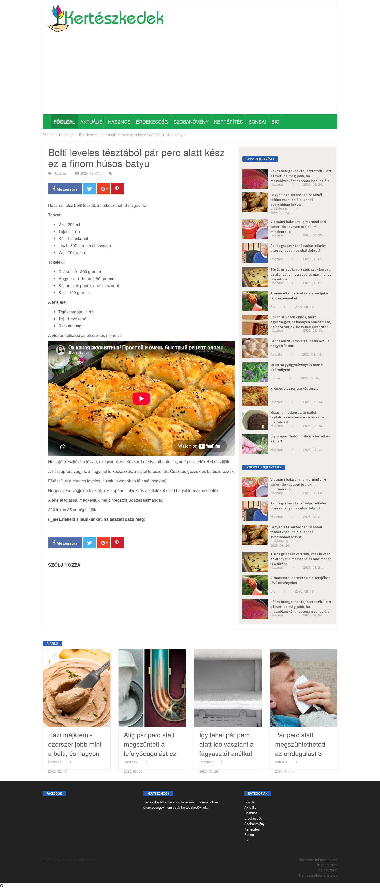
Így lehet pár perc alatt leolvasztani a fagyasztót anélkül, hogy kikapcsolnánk (226, 753)
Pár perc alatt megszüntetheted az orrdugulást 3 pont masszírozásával (300, 753)
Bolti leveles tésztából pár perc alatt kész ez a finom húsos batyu (132, 135)
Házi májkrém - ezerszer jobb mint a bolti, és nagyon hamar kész (75, 748)
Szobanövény (191, 121)
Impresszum (327, 864)
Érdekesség (152, 121)
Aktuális (91, 121)
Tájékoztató (327, 869)
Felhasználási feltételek (318, 875)
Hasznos (119, 121)
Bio (275, 121)
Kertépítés (228, 121)
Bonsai (257, 121)
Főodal (48, 135)
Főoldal (64, 121)
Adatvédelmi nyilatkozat (318, 859)
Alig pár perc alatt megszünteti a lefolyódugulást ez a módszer (150, 748)
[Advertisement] (190, 75)
